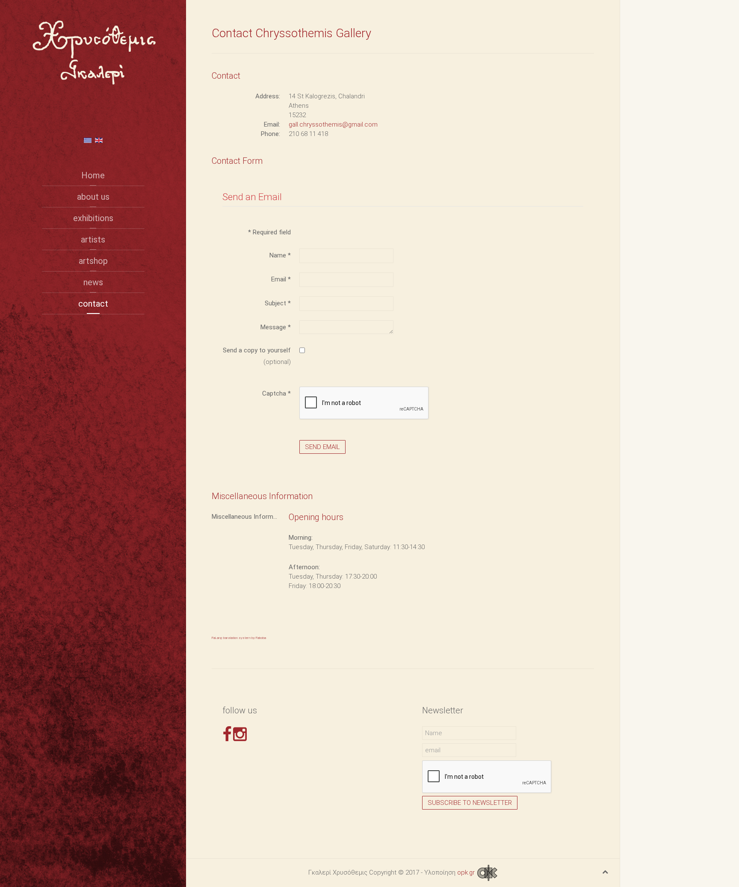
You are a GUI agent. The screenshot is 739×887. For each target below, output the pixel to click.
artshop (93, 261)
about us (93, 197)
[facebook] (226, 734)
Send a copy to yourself (257, 350)
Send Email (322, 447)
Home (93, 175)
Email (281, 279)
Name (280, 255)
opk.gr (466, 872)
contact (93, 304)
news (93, 282)
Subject (278, 303)
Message (275, 327)
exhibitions (93, 218)
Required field (269, 232)
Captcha (276, 393)
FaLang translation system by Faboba (239, 638)
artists (93, 239)
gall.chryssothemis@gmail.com (333, 124)
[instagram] (240, 734)
